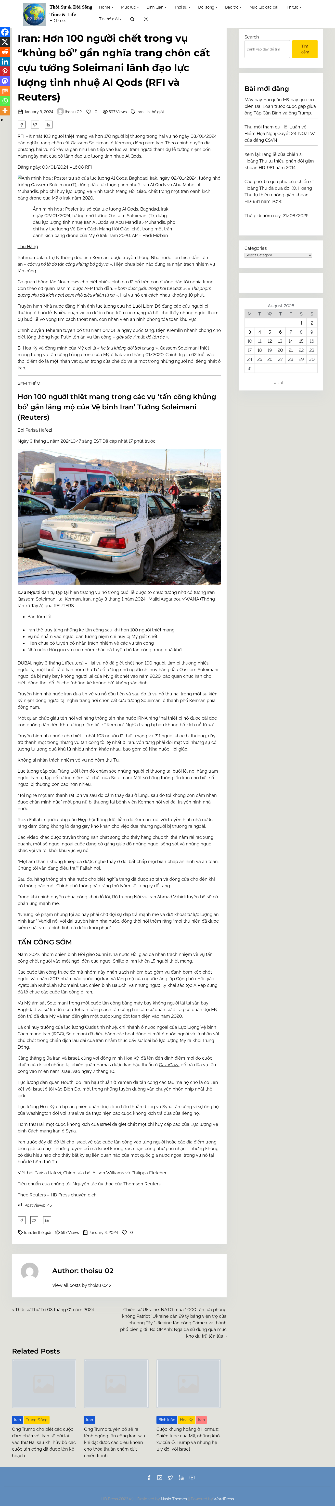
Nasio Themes (174, 1499)
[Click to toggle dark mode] (146, 19)
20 (280, 350)
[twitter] (35, 124)
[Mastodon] (5, 81)
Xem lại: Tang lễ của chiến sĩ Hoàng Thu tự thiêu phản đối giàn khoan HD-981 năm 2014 (279, 161)
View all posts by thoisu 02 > (81, 1285)
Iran (140, 112)
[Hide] (2, 120)
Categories (256, 248)
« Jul (278, 382)
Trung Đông (37, 1420)
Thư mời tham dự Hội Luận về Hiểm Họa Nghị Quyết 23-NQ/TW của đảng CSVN (280, 133)
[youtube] (192, 1479)
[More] (5, 110)
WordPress (224, 1499)
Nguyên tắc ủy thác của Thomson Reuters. (117, 1183)
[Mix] (5, 91)
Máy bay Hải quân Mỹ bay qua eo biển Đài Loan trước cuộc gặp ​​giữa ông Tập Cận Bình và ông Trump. (280, 106)
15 (301, 341)
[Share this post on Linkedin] (48, 124)
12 (270, 341)
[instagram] (159, 1479)
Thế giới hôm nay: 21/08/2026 (277, 215)
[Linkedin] (5, 61)
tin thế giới (154, 112)
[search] (132, 20)
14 (291, 341)
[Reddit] (5, 52)
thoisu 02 (73, 112)
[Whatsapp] (5, 101)
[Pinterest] (5, 71)
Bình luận (166, 1420)
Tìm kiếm (305, 49)
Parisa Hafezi (39, 430)
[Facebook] (5, 32)
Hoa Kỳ (186, 1420)
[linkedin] (181, 1479)
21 (291, 350)
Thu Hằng (28, 246)
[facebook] (22, 124)
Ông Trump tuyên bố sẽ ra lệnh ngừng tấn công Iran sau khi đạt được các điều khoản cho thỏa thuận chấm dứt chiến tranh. (114, 1442)
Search (252, 36)
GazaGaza (169, 1064)
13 (280, 341)
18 (260, 350)
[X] (5, 42)
